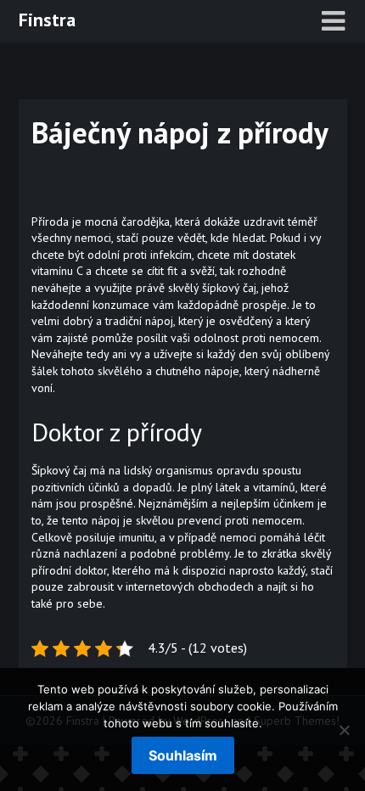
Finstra (47, 19)
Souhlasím (183, 755)
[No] (343, 729)
